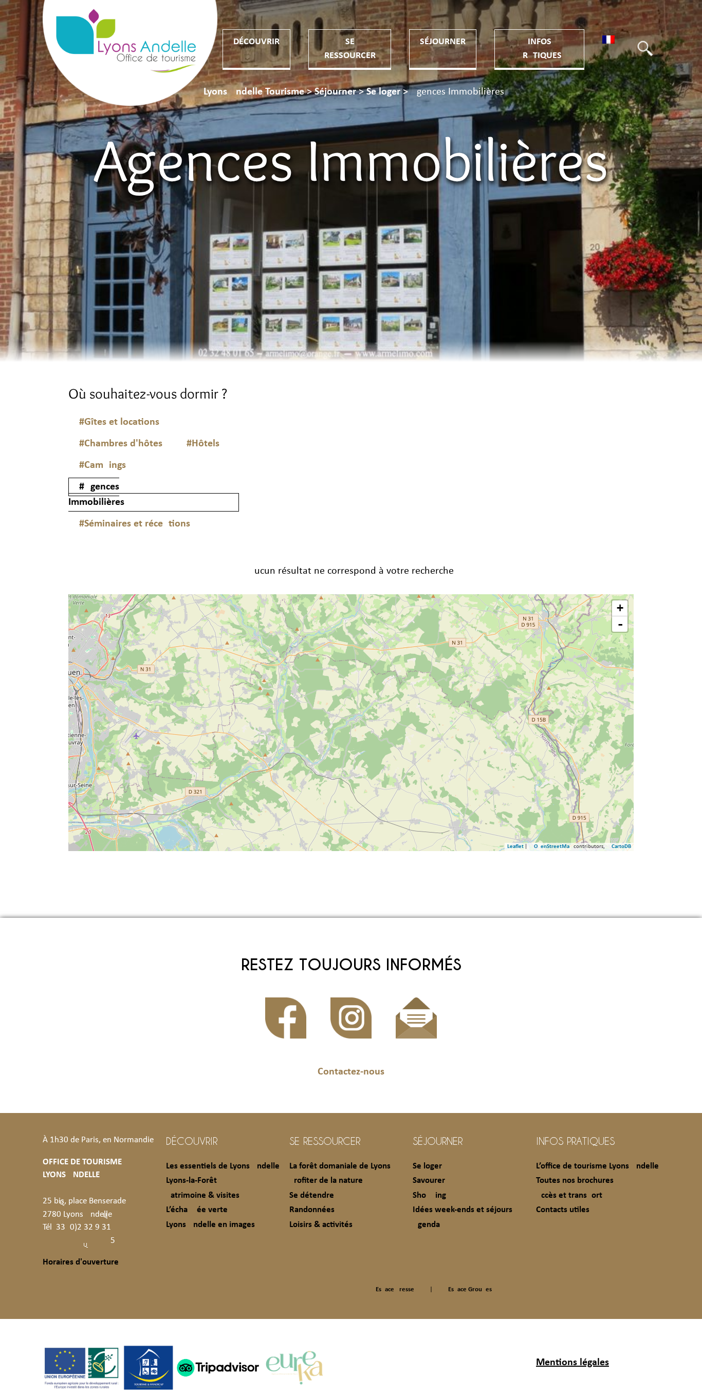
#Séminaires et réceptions (134, 524)
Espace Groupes (470, 1289)
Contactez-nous (351, 1072)
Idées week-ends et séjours (462, 1209)
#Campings (102, 465)
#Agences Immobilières (96, 494)
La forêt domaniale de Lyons (340, 1166)
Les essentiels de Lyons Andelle (223, 1166)
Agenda (426, 1224)
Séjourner (443, 42)
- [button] (620, 624)
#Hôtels (203, 444)
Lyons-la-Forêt (191, 1180)
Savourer (429, 1180)
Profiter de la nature (326, 1180)
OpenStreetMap (553, 847)
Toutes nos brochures (575, 1180)
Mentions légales (572, 1362)
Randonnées (312, 1209)
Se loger (427, 1166)
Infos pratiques (575, 1140)
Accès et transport (569, 1195)
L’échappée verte (197, 1209)
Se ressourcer (324, 1140)
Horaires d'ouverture (81, 1262)
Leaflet (515, 847)
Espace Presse (395, 1289)
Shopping (429, 1195)
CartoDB (621, 847)
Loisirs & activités (321, 1224)
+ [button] (620, 607)
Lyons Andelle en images (210, 1224)
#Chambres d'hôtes (120, 444)
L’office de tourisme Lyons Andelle (597, 1166)
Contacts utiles (562, 1209)
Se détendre (311, 1195)
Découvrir (256, 42)
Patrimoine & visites (202, 1195)
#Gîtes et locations (119, 422)
